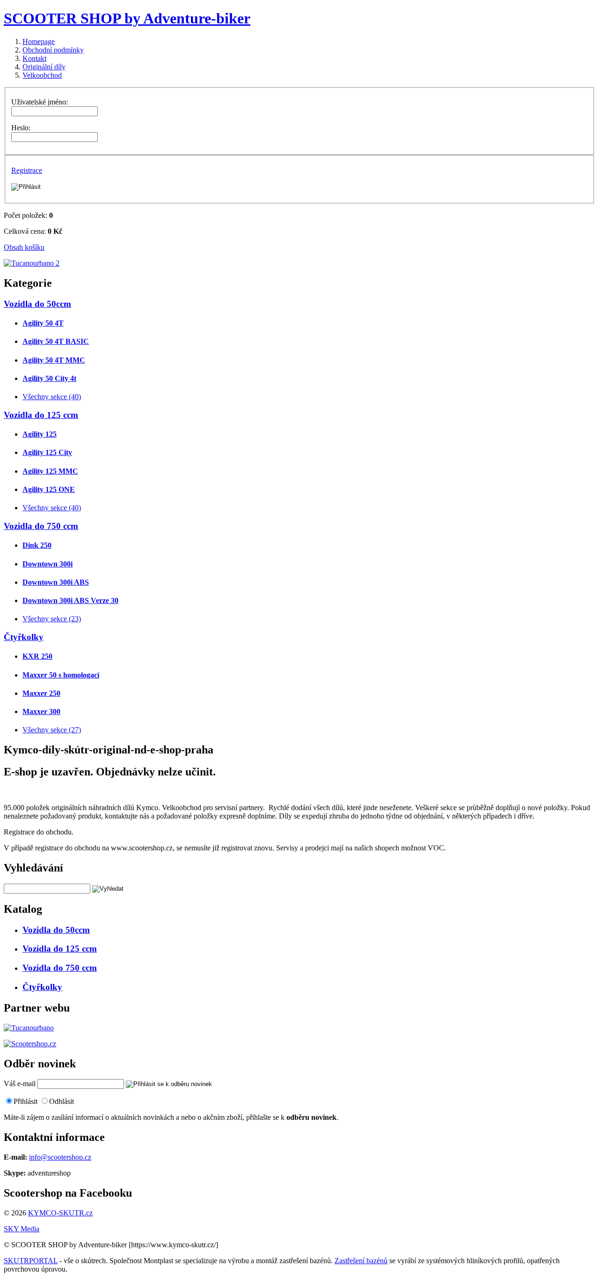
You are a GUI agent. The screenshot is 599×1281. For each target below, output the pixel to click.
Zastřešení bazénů (361, 1261)
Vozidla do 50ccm (37, 304)
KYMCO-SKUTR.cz (60, 1213)
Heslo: (20, 128)
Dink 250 (36, 545)
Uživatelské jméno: (39, 102)
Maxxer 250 (41, 693)
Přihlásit (25, 1101)
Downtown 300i (47, 564)
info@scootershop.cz (60, 1157)
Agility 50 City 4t (49, 378)
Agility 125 (39, 434)
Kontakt (34, 58)
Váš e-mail (20, 1083)
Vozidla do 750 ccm (41, 526)
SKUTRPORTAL (31, 1261)
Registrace (26, 170)
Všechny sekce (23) (51, 619)
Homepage (38, 41)
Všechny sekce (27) (51, 730)
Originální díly (44, 67)
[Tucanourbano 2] (31, 263)
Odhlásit (61, 1101)
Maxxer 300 (41, 711)
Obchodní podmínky (53, 50)
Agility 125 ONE (48, 489)
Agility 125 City (47, 452)
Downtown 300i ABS (55, 582)
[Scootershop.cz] (30, 1044)
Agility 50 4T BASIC (55, 341)
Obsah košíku (24, 247)
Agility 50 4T (43, 323)
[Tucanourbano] (29, 1028)
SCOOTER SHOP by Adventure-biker (127, 18)
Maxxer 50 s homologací (60, 675)
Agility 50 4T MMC (53, 360)
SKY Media (21, 1229)
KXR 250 (37, 656)
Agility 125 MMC (50, 471)
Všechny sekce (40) (51, 397)
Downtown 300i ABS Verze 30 (70, 600)
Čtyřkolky (24, 637)
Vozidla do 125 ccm (41, 415)
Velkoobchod (42, 75)
